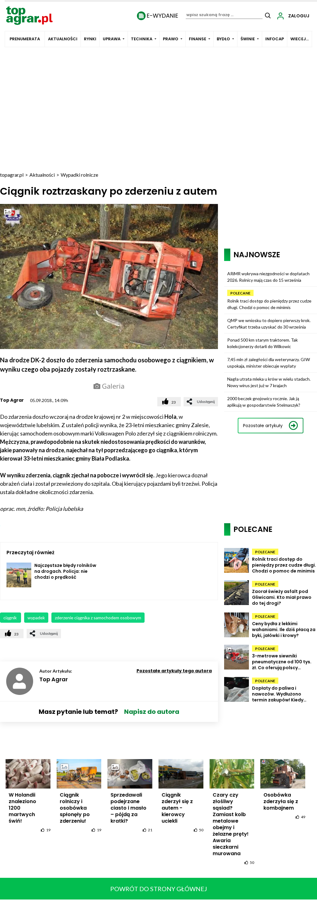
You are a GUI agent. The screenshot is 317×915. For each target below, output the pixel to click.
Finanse (197, 39)
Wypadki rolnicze (79, 175)
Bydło (223, 39)
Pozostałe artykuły (263, 425)
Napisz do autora (151, 711)
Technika (141, 39)
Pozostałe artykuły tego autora (174, 671)
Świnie (248, 39)
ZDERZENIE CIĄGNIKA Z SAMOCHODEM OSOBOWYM (98, 617)
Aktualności (62, 39)
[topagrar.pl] (29, 15)
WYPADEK (36, 617)
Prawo (170, 39)
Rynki (90, 39)
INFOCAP (274, 39)
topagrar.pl (12, 175)
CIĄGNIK (10, 617)
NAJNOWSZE (256, 255)
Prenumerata (25, 39)
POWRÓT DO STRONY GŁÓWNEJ (158, 888)
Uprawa (111, 39)
